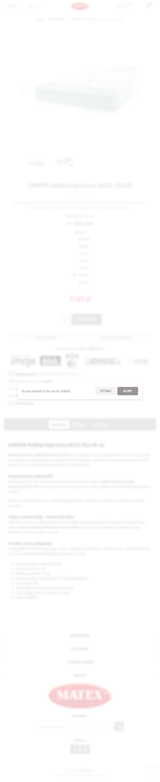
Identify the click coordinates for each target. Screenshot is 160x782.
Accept (127, 391)
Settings (105, 391)
